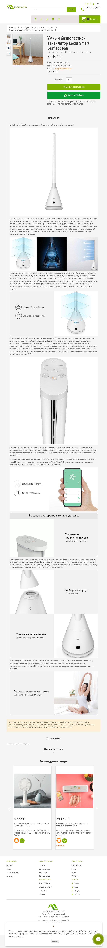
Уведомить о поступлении (73, 87)
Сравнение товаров (45, 887)
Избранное (42, 891)
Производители (77, 865)
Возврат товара (44, 869)
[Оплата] (53, 19)
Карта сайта (43, 872)
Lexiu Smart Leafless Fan (60, 101)
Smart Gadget (65, 62)
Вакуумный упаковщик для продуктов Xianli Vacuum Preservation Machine (29, 825)
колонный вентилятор (55, 104)
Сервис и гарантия (13, 872)
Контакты (42, 865)
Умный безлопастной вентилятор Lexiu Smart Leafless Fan (31, 30)
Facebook (77, 884)
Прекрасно (55, 941)
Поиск (71, 10)
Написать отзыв (85, 53)
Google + (77, 891)
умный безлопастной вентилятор (82, 101)
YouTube (77, 894)
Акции (74, 872)
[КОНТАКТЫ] (47, 19)
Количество (58, 79)
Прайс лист (75, 876)
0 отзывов (73, 53)
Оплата (9, 869)
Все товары (10, 876)
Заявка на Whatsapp (75, 95)
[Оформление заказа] (59, 19)
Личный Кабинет (44, 884)
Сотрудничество (44, 876)
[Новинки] (41, 19)
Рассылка (42, 894)
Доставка (10, 865)
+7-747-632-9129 (93, 8)
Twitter (76, 887)
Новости (74, 869)
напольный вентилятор (74, 104)
